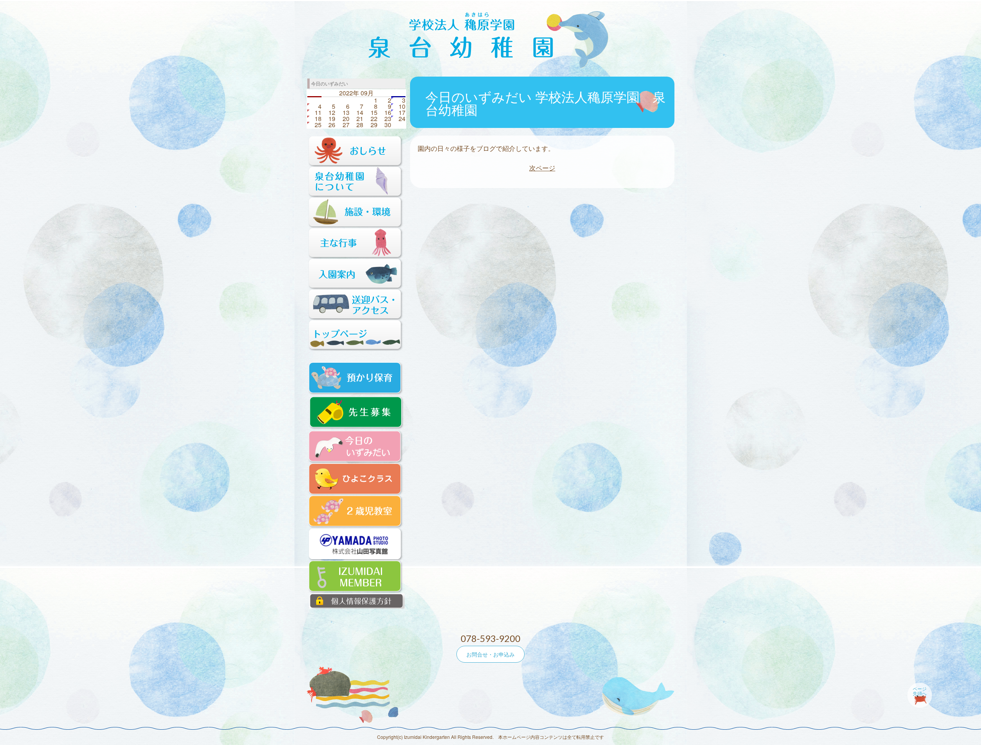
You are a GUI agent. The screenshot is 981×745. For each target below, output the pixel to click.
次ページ (542, 167)
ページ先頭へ (920, 690)
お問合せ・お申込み (490, 654)
